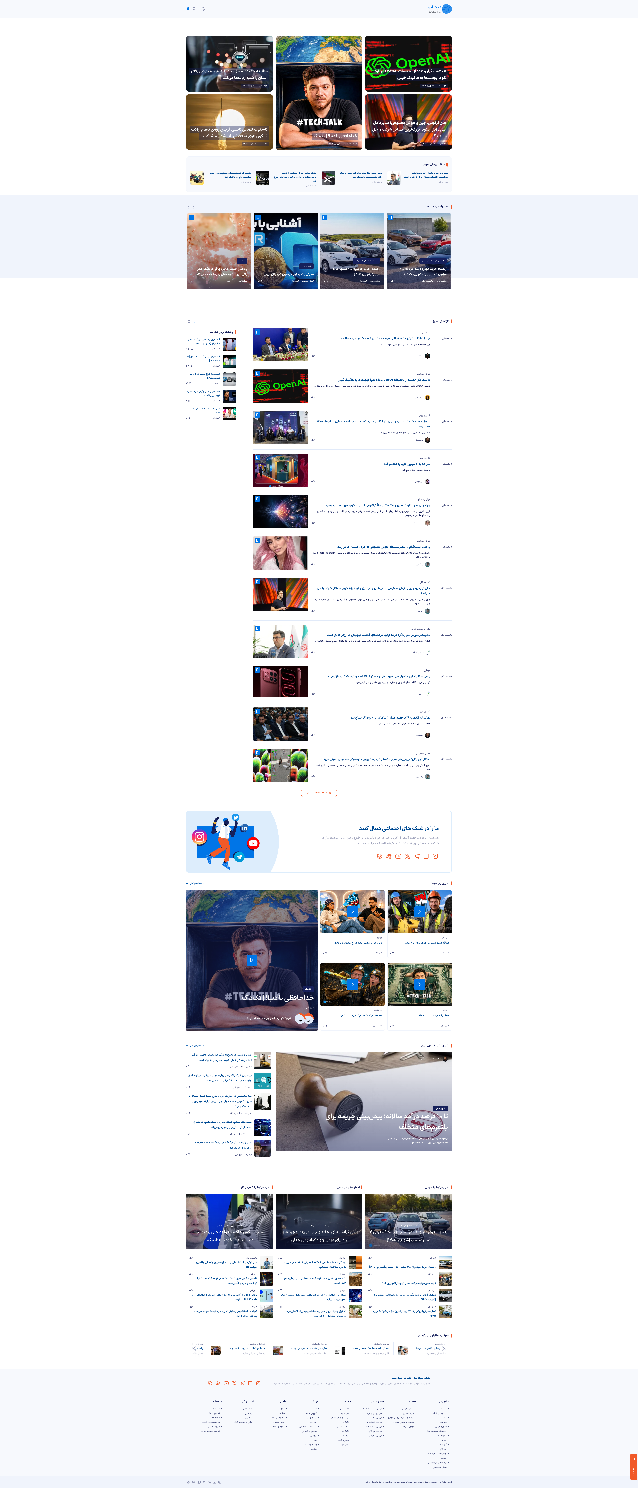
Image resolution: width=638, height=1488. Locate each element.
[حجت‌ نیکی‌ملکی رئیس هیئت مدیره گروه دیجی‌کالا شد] (229, 396)
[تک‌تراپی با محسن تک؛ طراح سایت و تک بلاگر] (352, 911)
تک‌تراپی (345, 1431)
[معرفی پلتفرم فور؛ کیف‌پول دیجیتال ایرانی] (352, 251)
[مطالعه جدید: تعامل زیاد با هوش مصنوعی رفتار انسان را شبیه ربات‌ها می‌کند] (229, 64)
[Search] (194, 9)
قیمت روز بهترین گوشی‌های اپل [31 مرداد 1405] (203, 359)
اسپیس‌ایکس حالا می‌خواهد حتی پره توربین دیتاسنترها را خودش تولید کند (230, 1236)
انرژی (282, 1409)
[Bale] (379, 856)
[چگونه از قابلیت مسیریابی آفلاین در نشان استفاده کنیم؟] (340, 1350)
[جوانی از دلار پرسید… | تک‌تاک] (420, 984)
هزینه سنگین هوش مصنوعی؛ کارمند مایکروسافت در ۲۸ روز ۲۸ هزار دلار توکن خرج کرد (295, 177)
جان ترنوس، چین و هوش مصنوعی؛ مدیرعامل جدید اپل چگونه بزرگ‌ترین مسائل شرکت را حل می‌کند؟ (409, 129)
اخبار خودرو (408, 1413)
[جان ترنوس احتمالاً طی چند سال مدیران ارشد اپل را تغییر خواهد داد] (266, 1262)
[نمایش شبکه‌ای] (188, 321)
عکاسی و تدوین (309, 1431)
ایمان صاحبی (236, 1225)
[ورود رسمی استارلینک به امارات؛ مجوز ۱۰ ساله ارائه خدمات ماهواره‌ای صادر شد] (328, 178)
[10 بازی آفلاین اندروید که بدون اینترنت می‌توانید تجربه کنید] (278, 1350)
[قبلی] (443, 1349)
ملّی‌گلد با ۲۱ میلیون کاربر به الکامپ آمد (407, 464)
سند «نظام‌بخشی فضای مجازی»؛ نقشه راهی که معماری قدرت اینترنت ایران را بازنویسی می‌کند (222, 1124)
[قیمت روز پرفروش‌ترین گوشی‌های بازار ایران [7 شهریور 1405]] (229, 344)
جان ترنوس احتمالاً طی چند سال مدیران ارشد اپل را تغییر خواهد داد (226, 1264)
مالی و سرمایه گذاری (420, 629)
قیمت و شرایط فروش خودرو (433, 260)
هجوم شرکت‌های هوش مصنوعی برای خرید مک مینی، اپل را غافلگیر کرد (230, 175)
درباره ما (216, 1417)
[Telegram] (417, 856)
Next (194, 207)
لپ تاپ (443, 1449)
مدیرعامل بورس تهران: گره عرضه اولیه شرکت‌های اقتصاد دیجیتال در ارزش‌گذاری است (426, 175)
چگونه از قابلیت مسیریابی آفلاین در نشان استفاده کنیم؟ (369, 1348)
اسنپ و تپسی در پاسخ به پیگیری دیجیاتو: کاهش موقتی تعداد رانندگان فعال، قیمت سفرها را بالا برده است (221, 1057)
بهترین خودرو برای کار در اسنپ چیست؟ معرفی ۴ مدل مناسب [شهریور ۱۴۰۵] (409, 1236)
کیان (444, 1440)
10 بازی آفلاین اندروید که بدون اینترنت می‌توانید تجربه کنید (307, 1348)
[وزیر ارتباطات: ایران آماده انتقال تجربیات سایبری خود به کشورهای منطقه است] (280, 344)
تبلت (444, 1417)
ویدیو (379, 937)
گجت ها (443, 1444)
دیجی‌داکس (343, 1440)
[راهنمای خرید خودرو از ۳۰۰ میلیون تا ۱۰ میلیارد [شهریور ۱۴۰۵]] (419, 251)
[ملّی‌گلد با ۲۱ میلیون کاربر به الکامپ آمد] (280, 470)
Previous (188, 207)
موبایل (427, 670)
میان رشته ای (424, 499)
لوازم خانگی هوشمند (437, 1453)
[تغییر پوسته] (203, 9)
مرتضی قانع (413, 1225)
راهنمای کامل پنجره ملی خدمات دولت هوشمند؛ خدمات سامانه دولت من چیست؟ (245, 1348)
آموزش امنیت (311, 1413)
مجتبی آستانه (246, 1066)
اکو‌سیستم (344, 1409)
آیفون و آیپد (311, 1417)
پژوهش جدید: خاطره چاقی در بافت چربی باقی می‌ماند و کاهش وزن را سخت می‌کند (288, 272)
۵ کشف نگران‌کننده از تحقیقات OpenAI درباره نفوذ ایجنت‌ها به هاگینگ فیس (411, 74)
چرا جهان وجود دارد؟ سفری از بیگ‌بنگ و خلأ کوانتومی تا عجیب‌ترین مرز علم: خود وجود (377, 505)
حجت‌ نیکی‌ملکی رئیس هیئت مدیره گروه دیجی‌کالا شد (203, 393)
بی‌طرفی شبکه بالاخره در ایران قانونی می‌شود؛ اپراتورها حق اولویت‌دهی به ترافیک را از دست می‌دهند (220, 1078)
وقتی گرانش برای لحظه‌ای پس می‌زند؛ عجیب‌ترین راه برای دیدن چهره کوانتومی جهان (319, 1236)
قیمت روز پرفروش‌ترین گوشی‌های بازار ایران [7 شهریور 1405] (204, 341)
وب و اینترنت (311, 1444)
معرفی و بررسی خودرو (403, 1422)
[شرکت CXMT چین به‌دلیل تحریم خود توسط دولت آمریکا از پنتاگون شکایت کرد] (266, 1311)
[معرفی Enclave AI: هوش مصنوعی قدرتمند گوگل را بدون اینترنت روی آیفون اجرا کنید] (403, 1350)
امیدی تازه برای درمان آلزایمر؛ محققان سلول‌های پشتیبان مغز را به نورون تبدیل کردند (313, 1297)
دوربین (443, 1422)
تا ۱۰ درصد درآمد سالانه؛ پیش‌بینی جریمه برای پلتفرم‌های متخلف (386, 1122)
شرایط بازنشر (214, 1426)
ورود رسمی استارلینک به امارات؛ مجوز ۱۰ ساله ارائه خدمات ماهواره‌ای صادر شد (361, 175)
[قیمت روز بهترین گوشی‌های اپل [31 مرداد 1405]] (229, 361)
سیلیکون (378, 1010)
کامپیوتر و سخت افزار (437, 1431)
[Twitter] (407, 856)
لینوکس (313, 1435)
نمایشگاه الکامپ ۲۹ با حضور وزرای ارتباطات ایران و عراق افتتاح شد (390, 718)
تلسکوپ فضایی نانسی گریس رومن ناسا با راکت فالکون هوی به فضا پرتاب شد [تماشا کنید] (229, 133)
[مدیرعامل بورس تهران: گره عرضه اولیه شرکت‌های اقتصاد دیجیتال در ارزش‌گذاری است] (394, 178)
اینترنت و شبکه (239, 260)
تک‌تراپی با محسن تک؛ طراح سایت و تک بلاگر (358, 943)
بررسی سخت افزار (374, 1426)
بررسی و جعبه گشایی (339, 1417)
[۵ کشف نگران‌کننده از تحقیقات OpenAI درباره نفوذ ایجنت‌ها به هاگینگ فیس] (408, 64)
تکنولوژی (426, 332)
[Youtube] (398, 856)
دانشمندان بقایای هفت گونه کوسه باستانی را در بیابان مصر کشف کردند (315, 1281)
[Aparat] (389, 856)
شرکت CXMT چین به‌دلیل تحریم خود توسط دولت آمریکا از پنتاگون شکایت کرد (225, 1313)
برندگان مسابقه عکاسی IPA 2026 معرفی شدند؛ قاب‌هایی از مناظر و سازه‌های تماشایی (315, 1264)
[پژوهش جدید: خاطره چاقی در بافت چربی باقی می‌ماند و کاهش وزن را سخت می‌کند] (286, 251)
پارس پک (382, 1482)
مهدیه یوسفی (324, 1225)
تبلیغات (216, 1409)
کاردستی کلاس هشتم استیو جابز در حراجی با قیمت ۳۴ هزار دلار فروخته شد (220, 272)
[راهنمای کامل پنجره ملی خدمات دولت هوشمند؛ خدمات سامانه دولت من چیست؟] (216, 1350)
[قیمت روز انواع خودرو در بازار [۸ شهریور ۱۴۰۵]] (229, 379)
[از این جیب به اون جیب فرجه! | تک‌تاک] (229, 413)
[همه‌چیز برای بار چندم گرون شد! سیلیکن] (352, 984)
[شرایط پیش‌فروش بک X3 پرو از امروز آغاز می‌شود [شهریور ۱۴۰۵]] (445, 1311)
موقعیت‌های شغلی (211, 1422)
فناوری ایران (372, 266)
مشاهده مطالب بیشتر (317, 793)
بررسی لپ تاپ (375, 1431)
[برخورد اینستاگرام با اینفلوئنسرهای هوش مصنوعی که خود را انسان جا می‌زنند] (280, 553)
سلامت (308, 260)
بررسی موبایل (375, 1435)
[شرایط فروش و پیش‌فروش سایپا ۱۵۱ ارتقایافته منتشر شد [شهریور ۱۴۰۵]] (445, 1295)
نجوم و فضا (279, 1426)
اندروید (313, 1422)
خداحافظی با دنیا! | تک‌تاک (335, 136)
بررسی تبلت (376, 1417)
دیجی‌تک (345, 1435)
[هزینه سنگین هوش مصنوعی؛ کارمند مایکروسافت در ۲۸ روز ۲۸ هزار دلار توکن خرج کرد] (262, 178)
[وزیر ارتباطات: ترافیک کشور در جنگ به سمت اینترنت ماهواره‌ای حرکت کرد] (262, 1148)
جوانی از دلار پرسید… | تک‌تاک (433, 1016)
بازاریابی (248, 1413)
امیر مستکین (246, 1113)
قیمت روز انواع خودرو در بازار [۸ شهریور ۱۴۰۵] (205, 376)
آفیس (314, 1409)
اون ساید (445, 937)
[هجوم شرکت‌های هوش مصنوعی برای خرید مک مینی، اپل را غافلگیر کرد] (197, 178)
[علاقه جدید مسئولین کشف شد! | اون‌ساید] (420, 911)
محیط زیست (278, 1417)
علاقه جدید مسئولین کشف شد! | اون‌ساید (427, 943)
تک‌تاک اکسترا (343, 1426)
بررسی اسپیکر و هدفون (371, 1409)
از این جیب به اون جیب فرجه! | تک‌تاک (205, 411)
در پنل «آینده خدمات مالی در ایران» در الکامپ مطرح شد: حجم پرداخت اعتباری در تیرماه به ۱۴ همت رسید (373, 424)
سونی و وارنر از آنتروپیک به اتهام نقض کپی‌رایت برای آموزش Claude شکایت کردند (224, 1297)
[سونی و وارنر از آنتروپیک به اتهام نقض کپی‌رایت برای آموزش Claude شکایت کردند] (266, 1295)
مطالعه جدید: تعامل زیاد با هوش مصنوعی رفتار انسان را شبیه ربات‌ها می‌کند (229, 74)
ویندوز (314, 1449)
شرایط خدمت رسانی (210, 1431)
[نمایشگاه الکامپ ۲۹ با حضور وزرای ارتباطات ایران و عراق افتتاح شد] (280, 724)
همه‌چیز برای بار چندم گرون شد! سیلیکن (361, 1016)
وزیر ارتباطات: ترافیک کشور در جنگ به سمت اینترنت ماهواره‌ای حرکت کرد (223, 1145)
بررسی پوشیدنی (374, 1413)
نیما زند (249, 1154)
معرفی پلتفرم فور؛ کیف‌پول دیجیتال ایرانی (355, 274)
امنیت (444, 1409)
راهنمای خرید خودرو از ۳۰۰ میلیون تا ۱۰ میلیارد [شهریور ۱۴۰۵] (423, 272)
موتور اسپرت (408, 1426)
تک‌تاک (308, 989)
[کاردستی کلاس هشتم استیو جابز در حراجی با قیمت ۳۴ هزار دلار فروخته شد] (219, 251)
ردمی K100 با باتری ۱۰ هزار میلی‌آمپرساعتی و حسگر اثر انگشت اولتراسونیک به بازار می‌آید (378, 676)
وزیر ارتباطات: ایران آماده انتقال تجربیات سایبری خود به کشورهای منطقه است (383, 338)
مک (315, 1440)
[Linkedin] (426, 856)
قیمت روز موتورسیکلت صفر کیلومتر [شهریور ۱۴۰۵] (408, 1283)
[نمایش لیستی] (193, 321)
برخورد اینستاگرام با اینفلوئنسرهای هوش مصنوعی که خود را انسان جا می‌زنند (383, 547)
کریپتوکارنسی (441, 1435)
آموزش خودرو (408, 1409)
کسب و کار (425, 582)
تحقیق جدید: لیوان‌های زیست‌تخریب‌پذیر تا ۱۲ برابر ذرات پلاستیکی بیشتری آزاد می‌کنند (316, 1313)
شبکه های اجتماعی (308, 1426)
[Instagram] (435, 856)
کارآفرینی (248, 1417)
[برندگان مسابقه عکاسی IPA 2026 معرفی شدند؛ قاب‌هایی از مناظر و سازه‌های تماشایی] (355, 1262)
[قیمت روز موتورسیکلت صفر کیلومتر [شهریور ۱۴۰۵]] (445, 1279)
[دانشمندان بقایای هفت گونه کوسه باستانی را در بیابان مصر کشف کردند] (355, 1279)
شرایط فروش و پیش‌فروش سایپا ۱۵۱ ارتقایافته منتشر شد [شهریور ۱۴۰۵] (405, 1297)
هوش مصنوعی (423, 374)
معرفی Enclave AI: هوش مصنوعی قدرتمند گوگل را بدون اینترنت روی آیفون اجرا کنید (432, 1348)
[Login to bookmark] (390, 217)
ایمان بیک (248, 1087)
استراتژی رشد (246, 1409)
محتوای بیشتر (197, 883)
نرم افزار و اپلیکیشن (443, 1344)
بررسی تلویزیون (374, 1422)
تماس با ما (214, 1413)
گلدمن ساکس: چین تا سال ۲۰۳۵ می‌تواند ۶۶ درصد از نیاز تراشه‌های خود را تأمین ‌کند (226, 1281)
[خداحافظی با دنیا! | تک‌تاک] (319, 93)
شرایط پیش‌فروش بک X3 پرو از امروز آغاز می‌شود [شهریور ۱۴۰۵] (404, 1313)
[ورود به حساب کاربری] (188, 9)
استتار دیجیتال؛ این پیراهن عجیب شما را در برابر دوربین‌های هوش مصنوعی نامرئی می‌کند (375, 759)
